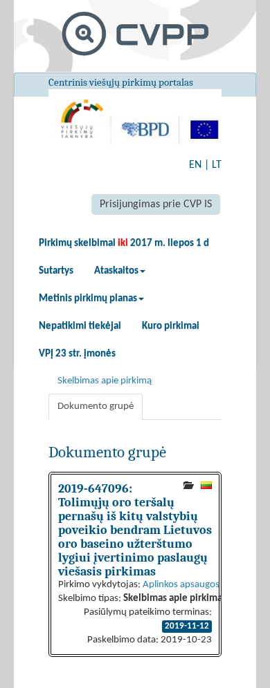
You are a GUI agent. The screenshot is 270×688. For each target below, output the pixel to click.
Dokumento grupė (95, 406)
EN (195, 165)
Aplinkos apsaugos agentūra (201, 585)
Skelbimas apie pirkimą (104, 381)
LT (217, 165)
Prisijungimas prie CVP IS (156, 204)
